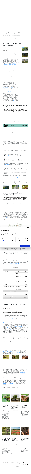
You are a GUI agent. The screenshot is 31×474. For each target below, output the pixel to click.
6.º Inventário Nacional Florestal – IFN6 (13, 263)
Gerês (13, 100)
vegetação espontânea (22, 372)
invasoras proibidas (7, 182)
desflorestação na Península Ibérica (8, 87)
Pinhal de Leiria (10, 91)
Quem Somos (12, 464)
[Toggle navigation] (28, 1)
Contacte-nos (12, 462)
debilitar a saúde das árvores (16, 352)
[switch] (12, 240)
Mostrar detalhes (26, 243)
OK (25, 245)
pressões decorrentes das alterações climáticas (9, 351)
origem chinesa (17, 151)
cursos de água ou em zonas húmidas (20, 326)
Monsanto (8, 101)
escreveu (6, 217)
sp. (13, 322)
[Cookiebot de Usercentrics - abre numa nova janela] (26, 227)
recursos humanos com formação (8, 383)
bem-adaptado (10, 149)
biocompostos (7, 164)
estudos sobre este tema (16, 205)
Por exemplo (5, 322)
